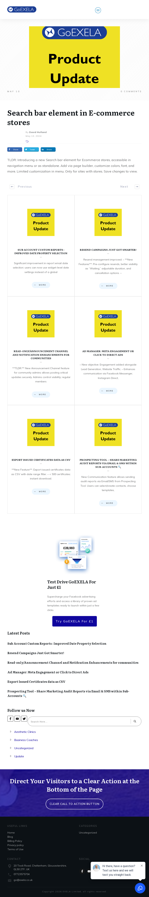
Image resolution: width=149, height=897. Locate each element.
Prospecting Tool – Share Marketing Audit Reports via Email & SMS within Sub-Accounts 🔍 (108, 459)
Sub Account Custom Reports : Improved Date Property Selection (40, 245)
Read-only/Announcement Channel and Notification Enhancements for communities (40, 351)
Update (19, 756)
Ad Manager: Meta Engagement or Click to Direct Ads (108, 351)
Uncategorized (23, 748)
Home (11, 832)
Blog (10, 836)
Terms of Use (15, 849)
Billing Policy (14, 841)
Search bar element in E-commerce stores (71, 117)
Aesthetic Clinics (25, 732)
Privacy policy (15, 845)
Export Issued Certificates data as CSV (40, 459)
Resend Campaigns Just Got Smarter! (108, 245)
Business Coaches (26, 740)
